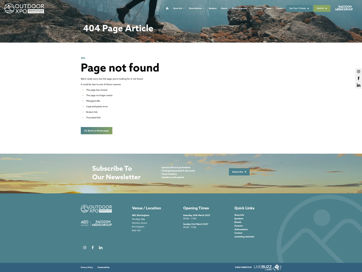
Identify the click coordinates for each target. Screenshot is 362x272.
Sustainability (104, 267)
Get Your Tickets (297, 8)
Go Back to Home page (96, 130)
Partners (258, 8)
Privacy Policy (87, 267)
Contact (279, 8)
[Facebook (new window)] (93, 247)
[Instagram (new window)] (85, 247)
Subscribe (237, 171)
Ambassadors (241, 229)
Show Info (177, 8)
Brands (224, 8)
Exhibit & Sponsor (239, 8)
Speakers (212, 8)
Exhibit (320, 8)
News (268, 8)
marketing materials (244, 236)
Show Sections (195, 8)
